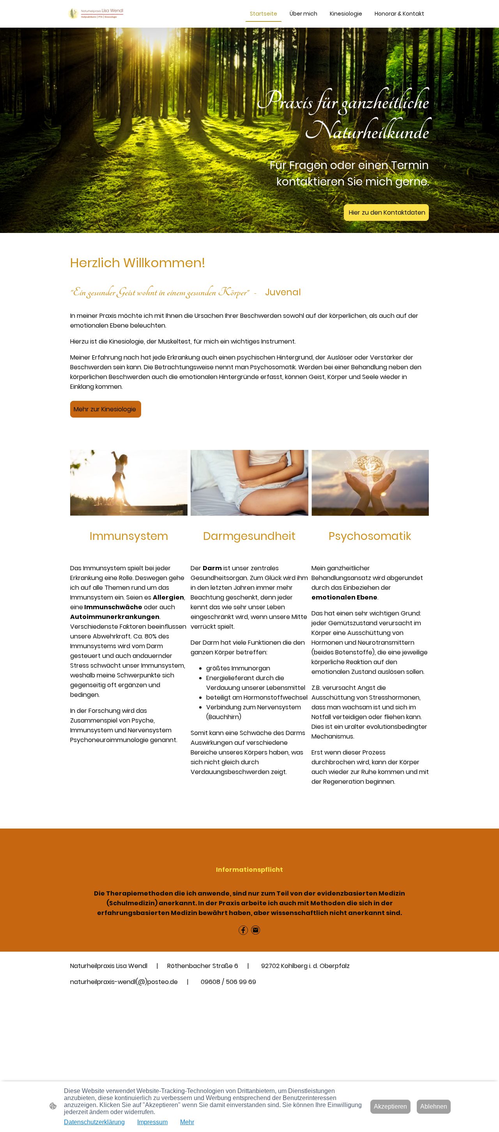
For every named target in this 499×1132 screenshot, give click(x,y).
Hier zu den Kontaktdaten (386, 212)
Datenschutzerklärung (94, 1122)
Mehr (187, 1122)
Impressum (152, 1122)
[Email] (255, 930)
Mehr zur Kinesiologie (106, 409)
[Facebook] (243, 930)
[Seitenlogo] (96, 14)
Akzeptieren (390, 1106)
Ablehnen (433, 1106)
